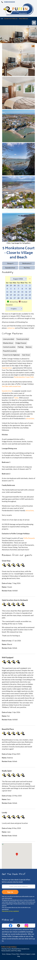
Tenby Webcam (23, 18)
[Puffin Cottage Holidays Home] (18, 9)
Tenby (16, 398)
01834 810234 (9, 2)
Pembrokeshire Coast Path (24, 377)
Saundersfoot (7, 368)
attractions (30, 418)
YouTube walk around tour (11, 386)
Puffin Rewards (29, 538)
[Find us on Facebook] (11, 925)
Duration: (9, 305)
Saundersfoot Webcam (11, 18)
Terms (3, 954)
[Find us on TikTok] (19, 925)
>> (30, 279)
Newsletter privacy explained (10, 911)
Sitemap (8, 954)
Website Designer (25, 954)
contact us (11, 328)
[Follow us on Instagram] (26, 925)
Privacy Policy (15, 954)
